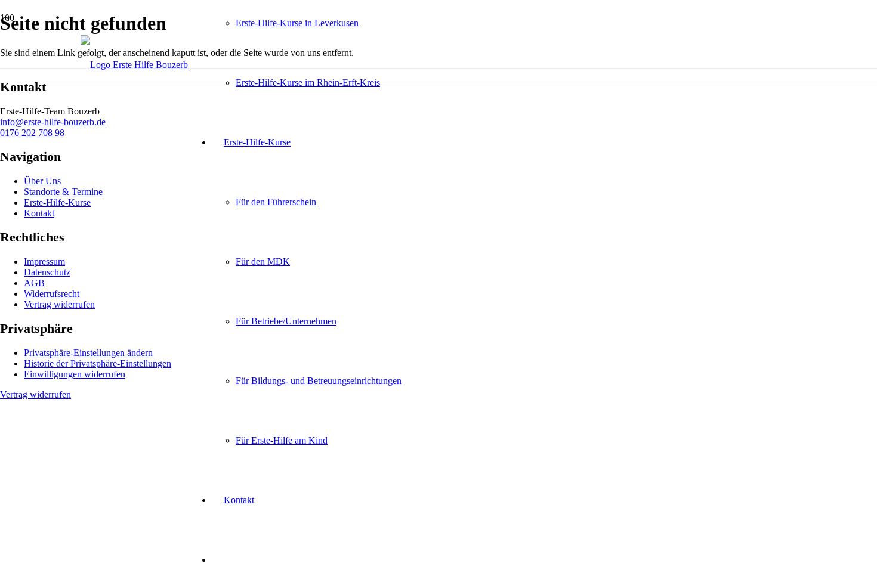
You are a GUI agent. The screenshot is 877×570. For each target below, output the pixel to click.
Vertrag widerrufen (59, 304)
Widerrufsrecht (51, 294)
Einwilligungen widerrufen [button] (74, 374)
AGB (34, 283)
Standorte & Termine (63, 192)
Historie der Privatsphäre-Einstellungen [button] (97, 363)
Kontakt (39, 213)
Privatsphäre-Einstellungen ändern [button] (88, 353)
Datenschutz (47, 272)
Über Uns (42, 181)
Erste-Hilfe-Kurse (57, 202)
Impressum (44, 261)
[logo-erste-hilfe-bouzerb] (134, 65)
